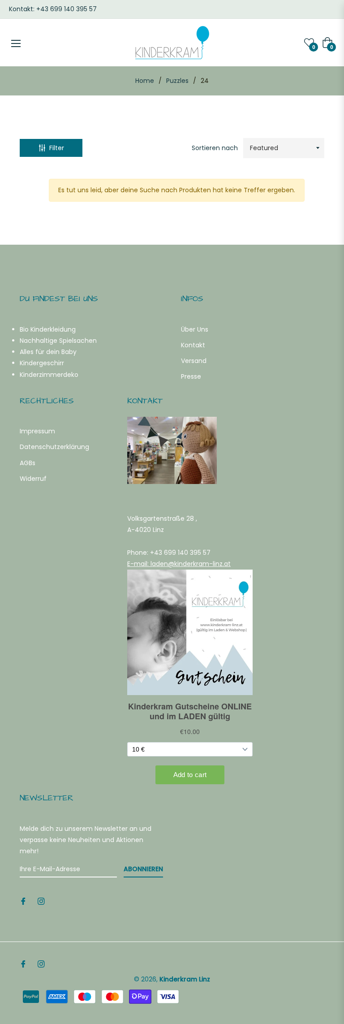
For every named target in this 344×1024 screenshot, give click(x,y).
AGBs (27, 462)
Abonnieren (143, 868)
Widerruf (33, 478)
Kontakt (193, 345)
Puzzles (177, 80)
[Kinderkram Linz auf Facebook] (23, 901)
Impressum (37, 431)
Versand (193, 360)
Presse (191, 376)
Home (144, 80)
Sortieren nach (215, 147)
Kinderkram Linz (184, 979)
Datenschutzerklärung (54, 446)
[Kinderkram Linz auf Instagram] (41, 901)
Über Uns (194, 329)
